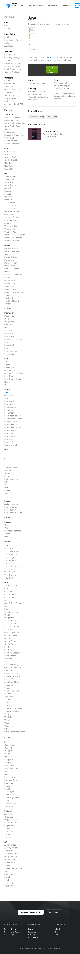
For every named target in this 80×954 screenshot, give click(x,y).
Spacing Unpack (11, 691)
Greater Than (10, 370)
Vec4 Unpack (10, 717)
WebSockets (9, 95)
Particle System (11, 777)
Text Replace (10, 560)
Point (6, 647)
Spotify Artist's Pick (52, 131)
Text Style (8, 569)
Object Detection (11, 632)
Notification (9, 859)
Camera (7, 254)
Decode (7, 191)
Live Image (9, 765)
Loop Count (9, 404)
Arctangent (9, 470)
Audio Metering (11, 504)
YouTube (55, 935)
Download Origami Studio (30, 912)
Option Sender (10, 641)
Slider (6, 871)
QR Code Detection (12, 667)
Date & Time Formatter (14, 603)
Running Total (10, 445)
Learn (22, 6)
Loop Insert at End (12, 416)
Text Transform (11, 575)
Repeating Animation (13, 135)
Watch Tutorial (54, 912)
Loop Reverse (10, 430)
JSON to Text (10, 208)
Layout (7, 28)
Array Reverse (10, 185)
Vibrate (7, 304)
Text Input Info (11, 555)
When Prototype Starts (14, 732)
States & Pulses (11, 86)
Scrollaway (9, 354)
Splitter (7, 694)
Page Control (10, 826)
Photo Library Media (13, 513)
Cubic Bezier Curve (12, 126)
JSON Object (10, 205)
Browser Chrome (11, 251)
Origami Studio (10, 929)
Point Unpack (10, 656)
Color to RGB (10, 157)
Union (7, 537)
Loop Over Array (11, 422)
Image (7, 615)
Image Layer (9, 762)
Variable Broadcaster (13, 708)
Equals (7, 364)
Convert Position (11, 594)
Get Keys (8, 197)
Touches (8, 295)
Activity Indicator (11, 848)
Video (6, 723)
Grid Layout (9, 395)
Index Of (8, 200)
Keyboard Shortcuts (13, 66)
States (7, 43)
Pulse (6, 661)
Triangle (7, 534)
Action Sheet (10, 845)
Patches (7, 37)
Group (7, 754)
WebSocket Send (11, 241)
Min (6, 485)
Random (8, 670)
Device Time (9, 266)
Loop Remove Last (12, 427)
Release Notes (9, 935)
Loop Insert (9, 413)
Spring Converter (12, 144)
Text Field (8, 837)
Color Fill (8, 748)
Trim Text (8, 578)
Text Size (8, 563)
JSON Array (9, 203)
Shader (7, 786)
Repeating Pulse (11, 673)
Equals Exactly (10, 367)
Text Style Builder (12, 572)
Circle (6, 525)
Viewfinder (9, 806)
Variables (8, 92)
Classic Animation (12, 120)
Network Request (12, 211)
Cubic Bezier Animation (14, 123)
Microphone (9, 280)
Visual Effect (9, 886)
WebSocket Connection (14, 235)
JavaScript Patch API (13, 104)
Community (66, 6)
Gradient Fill (9, 751)
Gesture (7, 325)
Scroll (6, 348)
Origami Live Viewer (12, 932)
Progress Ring (10, 780)
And (6, 361)
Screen (7, 828)
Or (5, 385)
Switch (7, 699)
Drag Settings (10, 322)
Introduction (9, 17)
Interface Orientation (13, 274)
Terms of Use (48, 948)
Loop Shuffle (10, 436)
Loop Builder (9, 401)
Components (10, 54)
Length (7, 476)
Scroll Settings (10, 351)
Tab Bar (7, 880)
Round (7, 493)
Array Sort (9, 188)
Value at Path (10, 229)
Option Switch (10, 644)
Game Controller (11, 269)
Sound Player (10, 289)
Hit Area (7, 757)
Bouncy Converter (12, 117)
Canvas (7, 25)
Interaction (9, 330)
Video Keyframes (11, 797)
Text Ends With (11, 552)
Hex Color (8, 166)
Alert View (8, 814)
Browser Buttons (11, 248)
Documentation (34, 938)
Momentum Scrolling (13, 339)
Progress (8, 659)
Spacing (7, 688)
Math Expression (11, 479)
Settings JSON (10, 220)
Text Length (9, 557)
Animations (9, 46)
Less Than (8, 376)
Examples (31, 6)
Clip (6, 588)
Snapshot (8, 685)
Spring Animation (12, 141)
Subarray (8, 223)
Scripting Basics (11, 101)
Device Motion (10, 263)
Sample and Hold (11, 682)
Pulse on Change (11, 664)
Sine (6, 496)
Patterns (40, 6)
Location (8, 277)
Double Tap (9, 316)
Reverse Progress (12, 679)
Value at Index (10, 226)
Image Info (9, 618)
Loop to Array (10, 442)
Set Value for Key (11, 217)
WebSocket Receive (13, 238)
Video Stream (10, 803)
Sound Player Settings (14, 292)
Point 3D (8, 650)
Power (7, 491)
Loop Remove (10, 424)
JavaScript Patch (11, 626)
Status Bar (9, 831)
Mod (6, 488)
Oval (6, 528)
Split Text (8, 549)
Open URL (8, 214)
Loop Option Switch (13, 419)
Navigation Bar (11, 856)
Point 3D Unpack (11, 653)
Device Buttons (11, 257)
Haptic (7, 272)
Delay (6, 606)
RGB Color (9, 169)
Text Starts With (11, 566)
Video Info (8, 726)
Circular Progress (11, 820)
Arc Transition (10, 586)
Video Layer (9, 800)
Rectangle (8, 783)
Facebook (56, 929)
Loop (6, 398)
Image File (8, 760)
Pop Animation (10, 132)
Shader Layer (10, 98)
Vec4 (6, 714)
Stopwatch (9, 697)
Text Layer (9, 792)
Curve (7, 129)
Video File (8, 795)
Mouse (7, 342)
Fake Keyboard (11, 823)
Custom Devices (11, 72)
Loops (7, 81)
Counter (8, 600)
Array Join (8, 182)
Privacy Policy (58, 948)
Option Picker (10, 638)
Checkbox (8, 817)
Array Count (9, 179)
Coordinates (9, 84)
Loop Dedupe (10, 407)
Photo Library (10, 510)
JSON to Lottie (11, 621)
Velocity (7, 720)
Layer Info (8, 629)
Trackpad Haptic (11, 301)
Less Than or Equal (12, 379)
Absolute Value (10, 467)
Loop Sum (8, 439)
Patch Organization (12, 69)
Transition (8, 705)
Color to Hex (10, 154)
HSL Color (8, 163)
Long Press (9, 336)
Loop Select (9, 433)
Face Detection (11, 612)
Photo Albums (10, 507)
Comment (8, 591)
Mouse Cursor (10, 283)
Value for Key (10, 232)
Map (6, 771)
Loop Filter (9, 410)
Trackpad (8, 298)
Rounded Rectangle (13, 531)
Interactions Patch (12, 40)
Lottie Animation (11, 768)
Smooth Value (10, 138)
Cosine (7, 473)
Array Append (10, 176)
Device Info (9, 260)
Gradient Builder (11, 160)
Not (6, 382)
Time (6, 702)
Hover (7, 327)
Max (6, 482)
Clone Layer (9, 745)
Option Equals (10, 635)
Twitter (55, 932)
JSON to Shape (11, 624)
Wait (6, 729)
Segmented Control (13, 868)
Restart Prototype (12, 676)
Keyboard (8, 333)
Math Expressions (12, 89)
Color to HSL (10, 151)
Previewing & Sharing (13, 63)
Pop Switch (9, 345)
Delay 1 (7, 609)
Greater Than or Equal (14, 373)
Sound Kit (8, 286)
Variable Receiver (11, 711)
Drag (6, 319)
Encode (7, 194)
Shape (7, 789)
